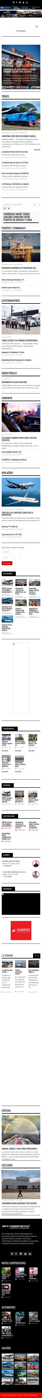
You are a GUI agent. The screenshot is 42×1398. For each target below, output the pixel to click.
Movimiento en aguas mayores (14, 382)
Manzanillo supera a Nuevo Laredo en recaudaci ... (34, 591)
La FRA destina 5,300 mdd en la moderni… (16, 184)
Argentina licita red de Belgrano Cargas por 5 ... (7, 608)
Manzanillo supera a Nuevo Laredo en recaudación (34, 825)
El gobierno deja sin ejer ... (7, 971)
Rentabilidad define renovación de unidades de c (6, 836)
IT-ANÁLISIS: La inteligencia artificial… (14, 460)
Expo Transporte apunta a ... (33, 971)
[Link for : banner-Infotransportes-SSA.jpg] (21, 9)
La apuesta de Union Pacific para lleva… (15, 152)
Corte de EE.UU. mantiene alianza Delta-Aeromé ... (7, 627)
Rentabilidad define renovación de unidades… (17, 360)
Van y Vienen (8, 876)
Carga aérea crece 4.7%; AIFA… (12, 534)
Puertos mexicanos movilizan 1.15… (13, 280)
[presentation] (35, 955)
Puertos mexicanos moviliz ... (18, 972)
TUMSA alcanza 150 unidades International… (20, 341)
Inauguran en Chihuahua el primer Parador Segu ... (34, 611)
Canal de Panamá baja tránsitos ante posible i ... (20, 611)
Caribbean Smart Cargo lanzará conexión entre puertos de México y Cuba (17, 217)
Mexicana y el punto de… (10, 527)
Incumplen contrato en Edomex (11, 861)
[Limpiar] (9, 208)
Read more (37, 150)
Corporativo (8, 866)
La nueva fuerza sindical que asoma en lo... (14, 872)
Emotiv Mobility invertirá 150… (12, 452)
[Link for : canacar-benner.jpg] (21, 17)
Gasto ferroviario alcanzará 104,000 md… (15, 173)
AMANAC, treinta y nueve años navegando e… (20, 1149)
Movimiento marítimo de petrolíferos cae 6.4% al (20, 825)
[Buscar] (4, 208)
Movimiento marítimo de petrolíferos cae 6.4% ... (20, 591)
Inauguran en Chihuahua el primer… (13, 352)
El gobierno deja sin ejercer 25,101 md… (15, 163)
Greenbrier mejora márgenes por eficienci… (20, 1204)
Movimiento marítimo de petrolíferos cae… (19, 268)
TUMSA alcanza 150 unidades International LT (7, 590)
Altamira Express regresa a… (11, 288)
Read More (5, 751)
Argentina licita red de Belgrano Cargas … (19, 136)
